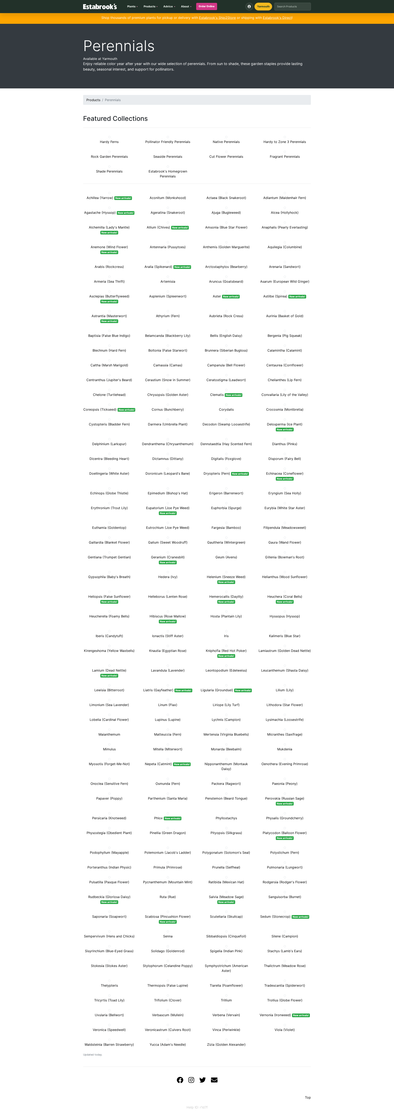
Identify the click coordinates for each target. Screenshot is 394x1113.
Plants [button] (131, 6)
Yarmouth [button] (263, 6)
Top (308, 1097)
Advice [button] (168, 6)
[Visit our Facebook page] (180, 1081)
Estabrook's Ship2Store (217, 18)
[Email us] (214, 1081)
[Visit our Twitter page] (202, 1081)
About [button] (185, 6)
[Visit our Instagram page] (191, 1081)
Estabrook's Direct (277, 18)
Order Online (206, 6)
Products (93, 100)
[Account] (249, 6)
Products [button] (149, 6)
